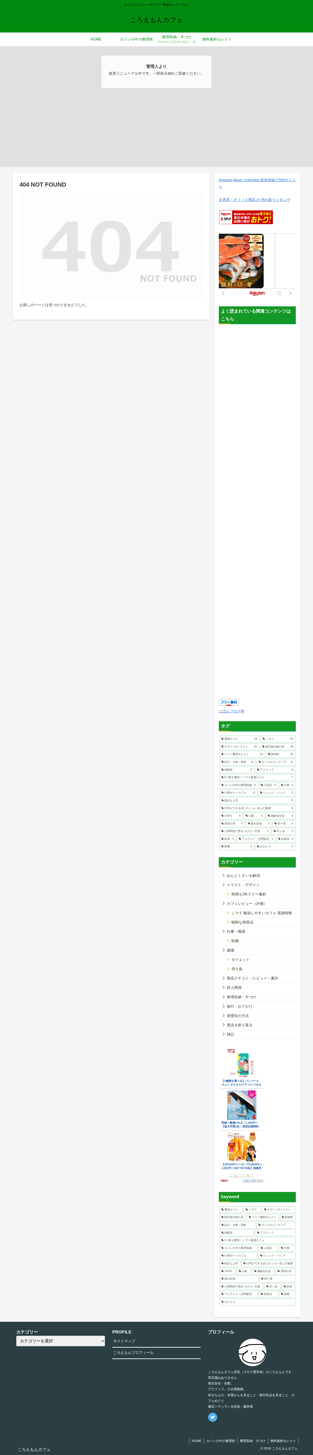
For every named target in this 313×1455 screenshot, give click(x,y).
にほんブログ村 (231, 711)
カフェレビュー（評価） (247, 904)
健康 (230, 950)
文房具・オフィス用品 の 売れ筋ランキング (254, 200)
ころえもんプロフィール (133, 1352)
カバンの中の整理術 (220, 1441)
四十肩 (236, 969)
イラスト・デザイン (243, 885)
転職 (235, 941)
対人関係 (234, 988)
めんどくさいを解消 (243, 876)
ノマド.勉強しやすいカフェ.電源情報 (261, 913)
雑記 (230, 1034)
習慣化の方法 (238, 1016)
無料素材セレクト (283, 1441)
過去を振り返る (240, 1025)
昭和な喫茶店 (242, 922)
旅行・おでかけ (240, 1006)
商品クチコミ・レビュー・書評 (252, 978)
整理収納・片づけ (241, 997)
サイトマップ (124, 1341)
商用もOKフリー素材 (248, 894)
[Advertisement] (156, 135)
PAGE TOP (301, 1407)
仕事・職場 (236, 931)
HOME (196, 1441)
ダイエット (240, 960)
